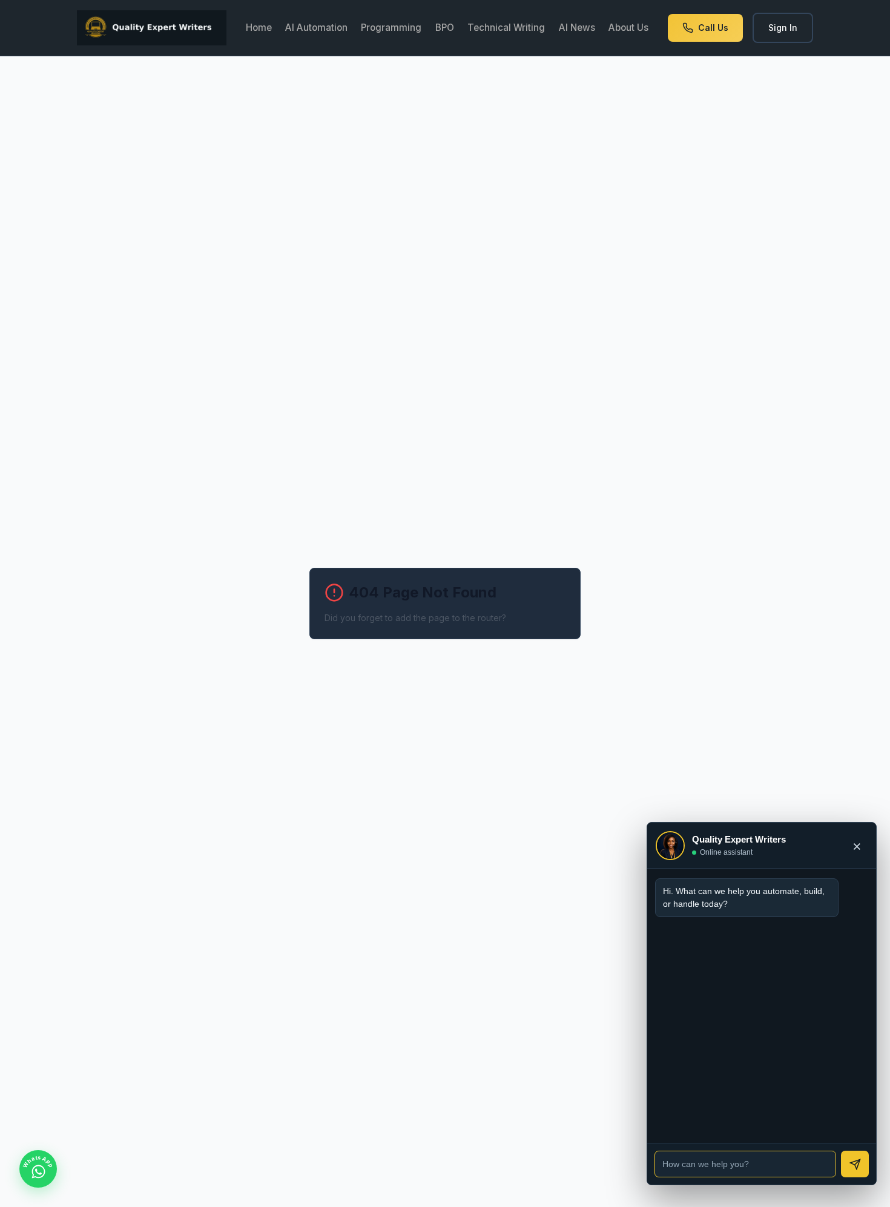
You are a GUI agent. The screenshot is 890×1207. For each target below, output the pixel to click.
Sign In (782, 27)
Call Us (713, 27)
